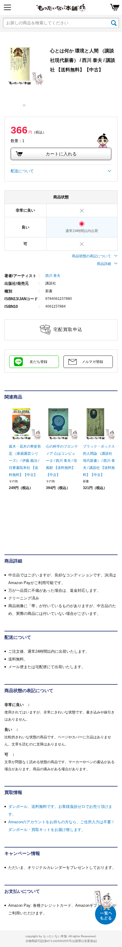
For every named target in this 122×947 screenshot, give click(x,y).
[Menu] (7, 7)
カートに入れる (61, 153)
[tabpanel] (24, 65)
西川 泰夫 (52, 276)
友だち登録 (38, 362)
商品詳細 (104, 264)
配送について (22, 171)
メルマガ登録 (92, 362)
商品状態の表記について (91, 256)
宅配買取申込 (68, 329)
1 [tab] (24, 105)
